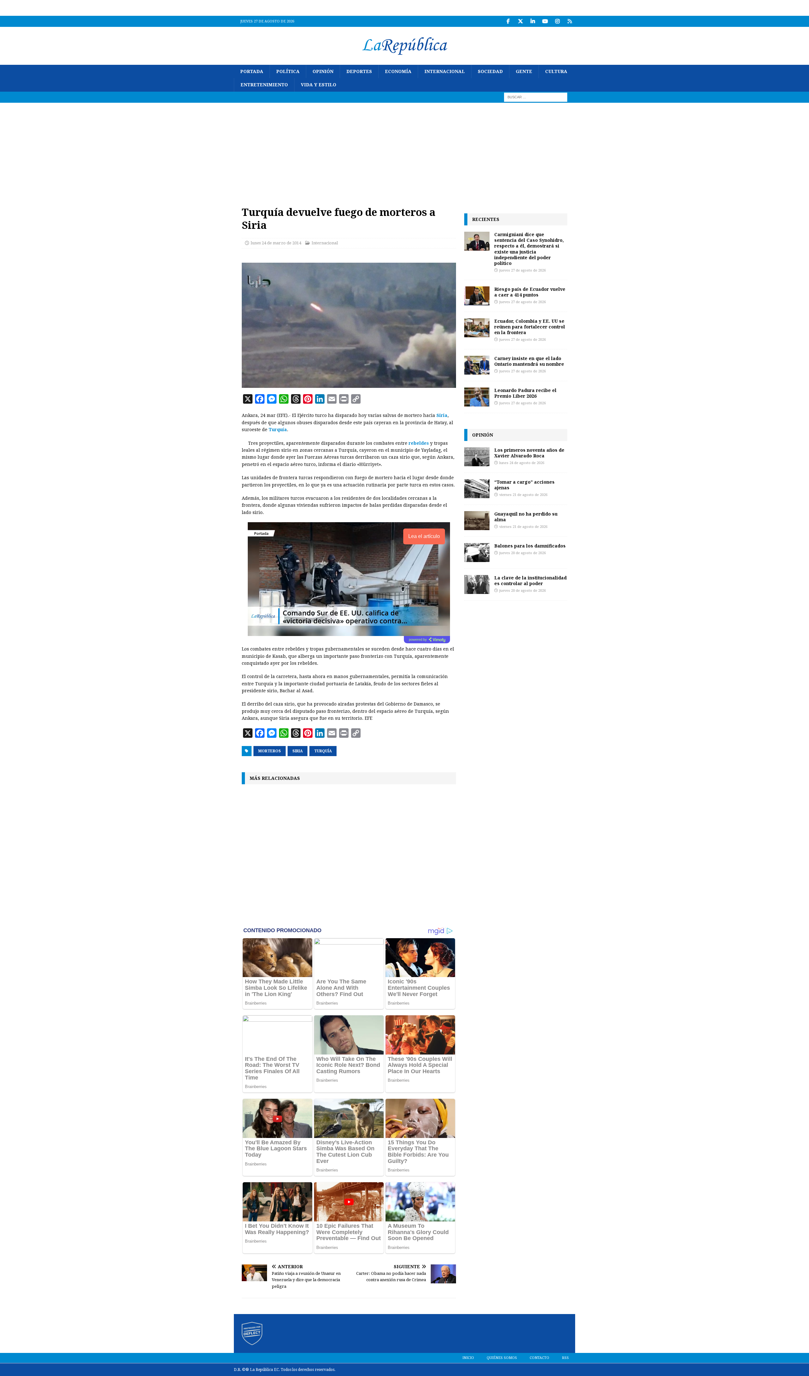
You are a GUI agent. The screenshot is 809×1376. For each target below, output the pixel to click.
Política (288, 71)
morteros (269, 751)
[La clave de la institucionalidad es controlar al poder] (477, 584)
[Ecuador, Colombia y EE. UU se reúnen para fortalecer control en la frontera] (477, 327)
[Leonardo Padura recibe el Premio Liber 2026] (477, 397)
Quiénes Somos (502, 1358)
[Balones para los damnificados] (477, 552)
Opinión (323, 71)
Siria (297, 751)
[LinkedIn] (532, 21)
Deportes (359, 71)
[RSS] (569, 21)
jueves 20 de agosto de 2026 (522, 553)
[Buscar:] (535, 96)
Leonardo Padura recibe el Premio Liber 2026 (525, 393)
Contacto (539, 1358)
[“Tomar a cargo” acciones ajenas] (477, 488)
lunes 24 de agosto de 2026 (521, 463)
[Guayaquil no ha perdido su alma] (477, 520)
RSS (565, 1358)
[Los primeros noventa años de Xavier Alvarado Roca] (477, 456)
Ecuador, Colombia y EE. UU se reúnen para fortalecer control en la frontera (529, 326)
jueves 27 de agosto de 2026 (522, 270)
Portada (251, 71)
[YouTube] (544, 21)
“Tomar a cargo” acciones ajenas (524, 485)
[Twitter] (520, 21)
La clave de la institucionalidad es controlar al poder (530, 580)
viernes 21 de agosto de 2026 (523, 495)
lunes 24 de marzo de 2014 (276, 243)
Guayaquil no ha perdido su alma (525, 517)
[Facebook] (508, 21)
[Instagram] (557, 21)
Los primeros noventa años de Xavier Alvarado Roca (529, 453)
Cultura (556, 71)
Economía (398, 71)
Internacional (444, 71)
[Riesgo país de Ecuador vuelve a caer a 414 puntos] (477, 295)
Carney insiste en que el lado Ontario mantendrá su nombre (529, 361)
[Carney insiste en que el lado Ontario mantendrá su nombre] (477, 365)
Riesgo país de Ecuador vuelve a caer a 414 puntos (529, 292)
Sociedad (490, 71)
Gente (524, 71)
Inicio (468, 1358)
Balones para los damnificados (530, 546)
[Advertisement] (404, 150)
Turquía (278, 429)
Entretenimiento (264, 84)
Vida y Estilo (318, 84)
